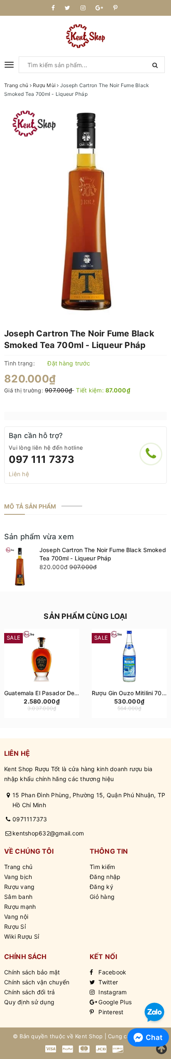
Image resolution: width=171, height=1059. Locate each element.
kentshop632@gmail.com (48, 833)
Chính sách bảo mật (32, 972)
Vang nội (16, 916)
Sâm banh (18, 896)
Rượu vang (19, 886)
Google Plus (114, 1001)
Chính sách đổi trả (29, 992)
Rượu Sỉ (15, 926)
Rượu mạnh (20, 906)
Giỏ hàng (102, 896)
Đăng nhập (105, 876)
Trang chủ (18, 866)
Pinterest (110, 1011)
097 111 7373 (41, 459)
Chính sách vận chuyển (36, 982)
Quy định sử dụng (29, 1001)
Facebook (111, 972)
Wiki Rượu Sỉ (21, 936)
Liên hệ (19, 473)
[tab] (30, 506)
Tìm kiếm (102, 866)
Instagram (112, 992)
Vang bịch (18, 876)
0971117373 (29, 819)
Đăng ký (101, 886)
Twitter (107, 982)
